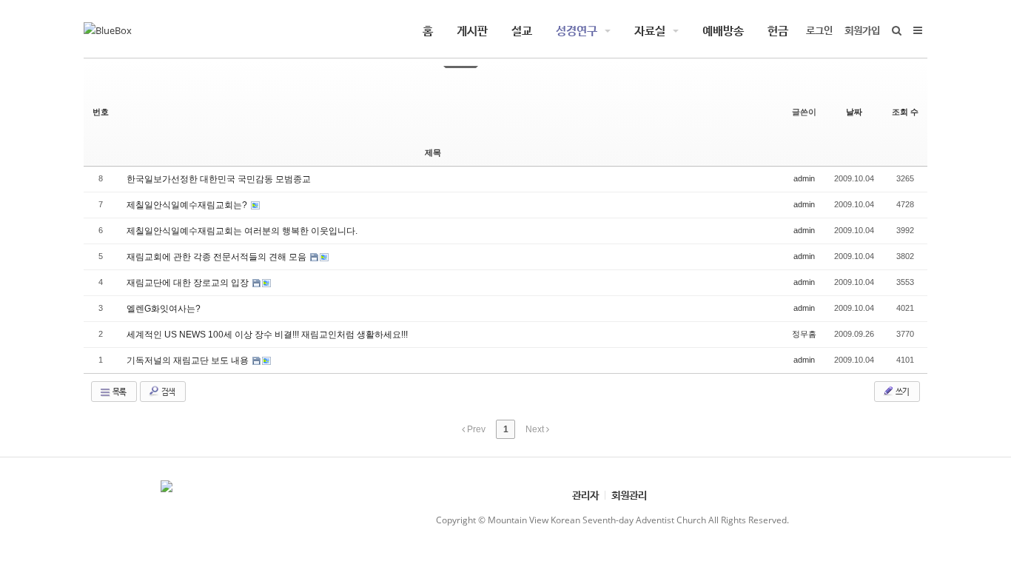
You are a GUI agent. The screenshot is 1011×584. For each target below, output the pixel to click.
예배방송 (723, 30)
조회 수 (905, 111)
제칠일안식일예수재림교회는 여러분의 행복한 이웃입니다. (242, 231)
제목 (433, 152)
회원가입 (862, 30)
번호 (101, 111)
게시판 (472, 30)
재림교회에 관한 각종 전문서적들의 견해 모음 (218, 257)
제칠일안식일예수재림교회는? (188, 205)
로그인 (819, 30)
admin (804, 178)
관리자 (585, 495)
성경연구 (576, 30)
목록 (118, 391)
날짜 (854, 111)
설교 (521, 30)
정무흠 (804, 333)
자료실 (649, 30)
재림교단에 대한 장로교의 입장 (189, 283)
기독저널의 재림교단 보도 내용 (189, 360)
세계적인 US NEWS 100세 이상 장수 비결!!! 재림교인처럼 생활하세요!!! (267, 334)
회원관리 (629, 495)
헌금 (778, 30)
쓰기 (901, 391)
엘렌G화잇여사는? (164, 308)
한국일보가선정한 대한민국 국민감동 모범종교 (219, 179)
